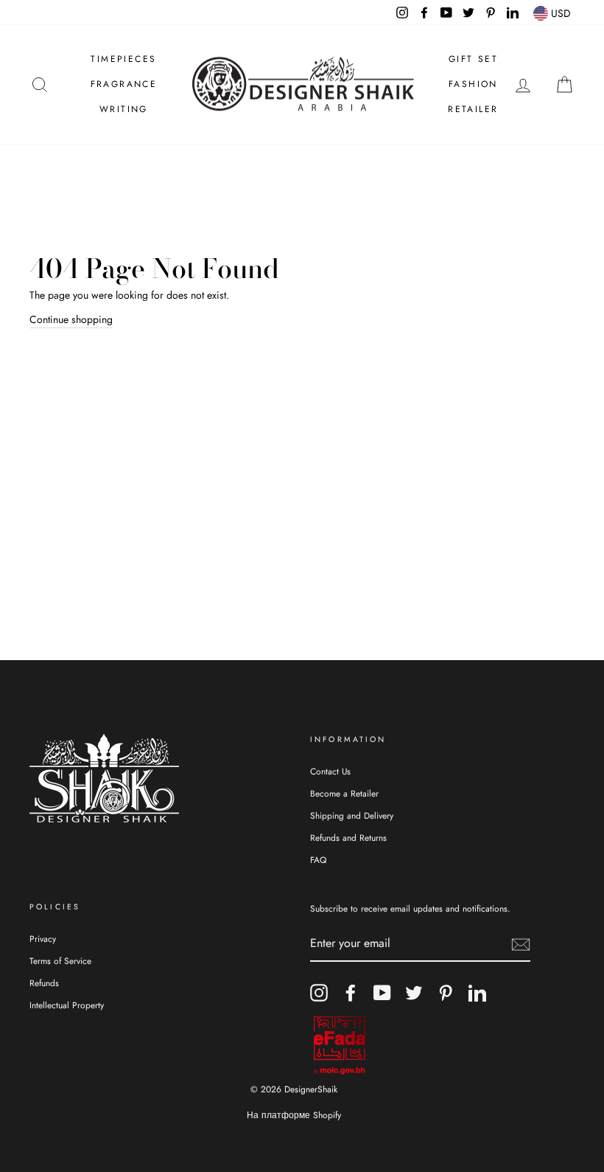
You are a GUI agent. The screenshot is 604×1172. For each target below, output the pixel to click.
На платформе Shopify (294, 1115)
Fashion (473, 84)
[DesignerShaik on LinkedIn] (477, 993)
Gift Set (473, 59)
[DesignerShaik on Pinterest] (445, 993)
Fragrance (124, 84)
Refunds (44, 983)
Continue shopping (71, 319)
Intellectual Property (66, 1005)
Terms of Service (60, 960)
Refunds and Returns (348, 837)
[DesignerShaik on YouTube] (382, 993)
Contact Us (330, 771)
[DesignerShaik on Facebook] (350, 993)
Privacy (42, 938)
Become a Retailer (344, 793)
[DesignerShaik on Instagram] (319, 993)
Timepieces (123, 59)
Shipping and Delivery (351, 815)
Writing (123, 109)
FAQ (318, 859)
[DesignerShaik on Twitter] (414, 993)
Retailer (473, 109)
